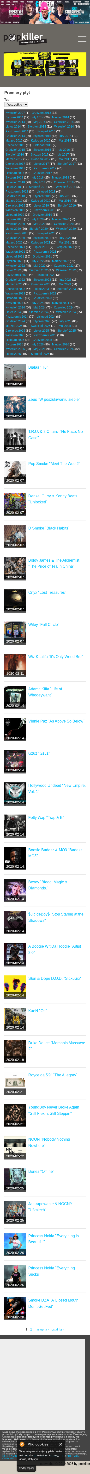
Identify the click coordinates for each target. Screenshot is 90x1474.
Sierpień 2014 (37, 126)
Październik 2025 (45, 335)
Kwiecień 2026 (15, 349)
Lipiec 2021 (41, 247)
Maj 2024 (39, 307)
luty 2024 (38, 303)
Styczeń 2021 (42, 238)
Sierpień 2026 (40, 354)
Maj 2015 (65, 140)
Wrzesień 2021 (15, 251)
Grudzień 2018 (15, 196)
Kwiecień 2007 (15, 112)
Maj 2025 (65, 326)
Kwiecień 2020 (15, 224)
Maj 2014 (39, 122)
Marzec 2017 (14, 159)
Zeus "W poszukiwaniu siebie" (54, 399)
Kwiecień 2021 (40, 242)
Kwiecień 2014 (15, 122)
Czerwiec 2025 (15, 330)
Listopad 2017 (15, 173)
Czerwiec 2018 (64, 182)
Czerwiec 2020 (64, 224)
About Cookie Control (22, 1444)
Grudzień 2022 (15, 279)
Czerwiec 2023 (15, 289)
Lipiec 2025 (41, 330)
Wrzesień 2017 (15, 168)
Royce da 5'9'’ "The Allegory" (53, 1075)
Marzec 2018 (60, 177)
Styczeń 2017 (39, 154)
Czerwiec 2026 (64, 349)
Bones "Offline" (41, 1171)
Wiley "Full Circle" (43, 625)
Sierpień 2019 (66, 205)
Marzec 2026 (60, 344)
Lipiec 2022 (13, 270)
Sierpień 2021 (65, 247)
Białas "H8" (38, 367)
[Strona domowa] (25, 39)
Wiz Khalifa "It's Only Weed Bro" (55, 657)
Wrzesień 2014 (64, 126)
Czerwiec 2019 (15, 205)
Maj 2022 (39, 265)
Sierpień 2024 (38, 312)
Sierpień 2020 (38, 228)
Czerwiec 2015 (15, 145)
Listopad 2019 (15, 214)
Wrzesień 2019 (15, 210)
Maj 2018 (39, 182)
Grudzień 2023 (42, 298)
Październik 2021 (45, 251)
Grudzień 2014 (15, 136)
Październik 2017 (45, 168)
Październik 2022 (17, 275)
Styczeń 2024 (14, 303)
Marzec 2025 (14, 326)
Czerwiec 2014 (64, 122)
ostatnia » (58, 1329)
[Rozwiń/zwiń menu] (82, 39)
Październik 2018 (17, 191)
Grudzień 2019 (42, 214)
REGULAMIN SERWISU (15, 1456)
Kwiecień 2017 (40, 159)
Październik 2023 (45, 293)
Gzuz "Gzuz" (39, 753)
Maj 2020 (39, 224)
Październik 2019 (45, 210)
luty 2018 (38, 177)
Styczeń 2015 (42, 136)
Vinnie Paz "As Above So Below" (56, 721)
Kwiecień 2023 (40, 284)
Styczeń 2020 (14, 219)
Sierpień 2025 (66, 330)
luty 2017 (63, 154)
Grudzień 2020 (15, 238)
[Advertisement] (45, 1384)
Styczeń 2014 (14, 117)
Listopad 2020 (46, 233)
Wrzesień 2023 (15, 293)
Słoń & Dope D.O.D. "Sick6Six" (55, 978)
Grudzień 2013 (41, 112)
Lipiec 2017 (41, 163)
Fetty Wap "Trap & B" (46, 818)
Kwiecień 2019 (40, 200)
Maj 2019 (65, 200)
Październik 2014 (17, 131)
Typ (6, 99)
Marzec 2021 (14, 242)
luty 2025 (66, 321)
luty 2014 (38, 117)
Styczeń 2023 (42, 279)
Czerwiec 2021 (15, 247)
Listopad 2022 (46, 275)
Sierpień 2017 (66, 163)
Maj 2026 (39, 349)
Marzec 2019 (14, 200)
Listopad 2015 (42, 145)
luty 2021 (66, 238)
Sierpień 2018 (38, 187)
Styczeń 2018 (14, 177)
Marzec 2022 (60, 261)
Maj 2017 (65, 159)
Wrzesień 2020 (66, 228)
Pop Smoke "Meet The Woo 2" (54, 464)
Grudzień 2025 (42, 340)
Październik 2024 (17, 316)
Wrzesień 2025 (15, 335)
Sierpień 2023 (66, 289)
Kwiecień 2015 (40, 140)
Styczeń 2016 (42, 149)
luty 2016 (64, 149)
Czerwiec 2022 (64, 265)
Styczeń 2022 (14, 261)
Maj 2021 (65, 242)
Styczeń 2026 (14, 344)
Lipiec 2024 (13, 312)
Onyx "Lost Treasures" (47, 592)
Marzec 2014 (60, 117)
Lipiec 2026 (13, 354)
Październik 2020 (17, 233)
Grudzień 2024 (15, 321)
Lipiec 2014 (13, 126)
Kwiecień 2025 (40, 326)
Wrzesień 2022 (66, 270)
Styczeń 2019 (42, 196)
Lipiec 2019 (41, 205)
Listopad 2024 (46, 316)
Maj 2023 (65, 284)
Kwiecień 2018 (15, 182)
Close (60, 1444)
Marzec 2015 (14, 140)
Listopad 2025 (15, 340)
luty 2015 (66, 136)
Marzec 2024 (60, 303)
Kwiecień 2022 (15, 265)
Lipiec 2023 (41, 289)
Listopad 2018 (46, 191)
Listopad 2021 (15, 256)
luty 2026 (38, 344)
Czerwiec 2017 (15, 163)
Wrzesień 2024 (66, 312)
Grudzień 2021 (42, 256)
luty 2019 (66, 196)
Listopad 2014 (46, 131)
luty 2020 (38, 219)
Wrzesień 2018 (66, 187)
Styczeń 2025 (42, 321)
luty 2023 (66, 279)
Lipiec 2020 (13, 228)
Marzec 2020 (60, 219)
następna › (42, 1329)
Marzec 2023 (14, 284)
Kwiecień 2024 (15, 307)
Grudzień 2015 (15, 149)
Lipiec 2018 (13, 187)
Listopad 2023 (15, 298)
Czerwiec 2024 (64, 307)
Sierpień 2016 (15, 154)
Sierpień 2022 (38, 270)
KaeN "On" (37, 1011)
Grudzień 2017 (42, 173)
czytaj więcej (26, 1468)
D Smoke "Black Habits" (49, 528)
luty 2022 (38, 261)
